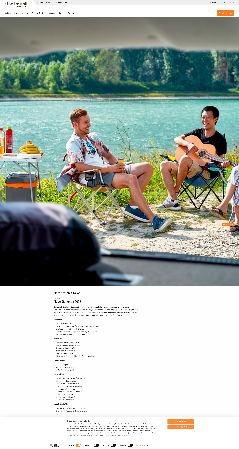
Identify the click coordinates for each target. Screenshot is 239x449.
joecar (61, 13)
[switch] (96, 445)
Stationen (51, 13)
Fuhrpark (71, 13)
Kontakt (223, 2)
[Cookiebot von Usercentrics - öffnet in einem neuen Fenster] (54, 445)
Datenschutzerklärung (74, 439)
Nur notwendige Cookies (181, 427)
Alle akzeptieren (181, 421)
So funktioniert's (11, 13)
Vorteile (25, 13)
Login (232, 2)
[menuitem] (213, 2)
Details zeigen (140, 445)
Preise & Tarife (38, 13)
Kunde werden (225, 13)
